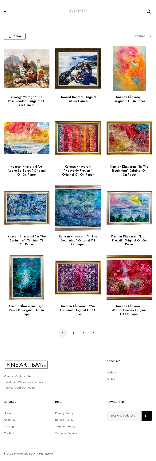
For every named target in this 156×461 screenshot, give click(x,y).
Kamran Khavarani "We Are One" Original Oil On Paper (78, 310)
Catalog (9, 426)
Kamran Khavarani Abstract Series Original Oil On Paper (129, 310)
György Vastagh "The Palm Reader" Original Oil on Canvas (26, 101)
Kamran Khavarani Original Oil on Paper (129, 99)
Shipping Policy (65, 426)
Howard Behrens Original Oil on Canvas (78, 99)
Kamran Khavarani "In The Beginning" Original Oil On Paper (129, 170)
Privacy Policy (64, 413)
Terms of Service (66, 433)
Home (8, 413)
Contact (9, 433)
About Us (9, 420)
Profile (111, 379)
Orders (111, 372)
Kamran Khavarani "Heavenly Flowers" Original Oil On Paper (78, 170)
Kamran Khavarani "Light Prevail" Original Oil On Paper (129, 240)
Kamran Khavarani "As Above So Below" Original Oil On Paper (27, 170)
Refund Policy (64, 420)
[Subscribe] (147, 416)
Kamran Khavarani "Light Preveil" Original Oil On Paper (27, 310)
